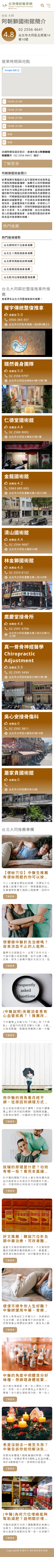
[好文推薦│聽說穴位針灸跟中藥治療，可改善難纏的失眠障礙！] (27, 1232)
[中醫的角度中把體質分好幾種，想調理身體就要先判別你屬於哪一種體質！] (27, 1371)
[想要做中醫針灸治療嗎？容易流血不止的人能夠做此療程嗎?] (27, 937)
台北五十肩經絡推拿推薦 (18, 253)
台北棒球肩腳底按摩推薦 (18, 261)
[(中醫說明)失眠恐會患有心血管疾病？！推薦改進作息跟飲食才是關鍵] (27, 1007)
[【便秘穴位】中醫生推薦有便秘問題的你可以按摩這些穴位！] (27, 868)
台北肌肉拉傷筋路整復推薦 (19, 277)
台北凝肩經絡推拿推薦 (17, 269)
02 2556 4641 (30, 29)
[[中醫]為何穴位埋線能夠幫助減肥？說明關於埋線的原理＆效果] (27, 1509)
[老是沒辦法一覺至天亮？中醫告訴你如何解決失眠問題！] (27, 1440)
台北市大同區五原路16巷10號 (34, 37)
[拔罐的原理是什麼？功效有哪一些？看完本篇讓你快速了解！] (27, 1162)
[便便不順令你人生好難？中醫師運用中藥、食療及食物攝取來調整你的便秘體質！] (27, 1301)
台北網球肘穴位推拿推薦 (18, 245)
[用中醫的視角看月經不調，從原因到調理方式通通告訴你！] (27, 1085)
